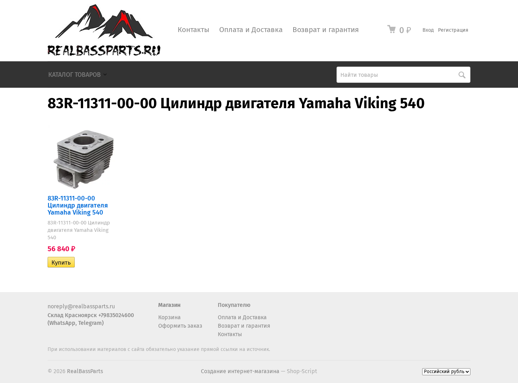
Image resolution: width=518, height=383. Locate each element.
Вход (428, 30)
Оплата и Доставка (251, 29)
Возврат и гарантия (325, 29)
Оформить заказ (180, 325)
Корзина (169, 317)
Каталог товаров (74, 75)
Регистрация (453, 30)
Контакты (193, 29)
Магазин (169, 305)
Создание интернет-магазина (240, 371)
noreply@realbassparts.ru (81, 306)
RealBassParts (85, 371)
